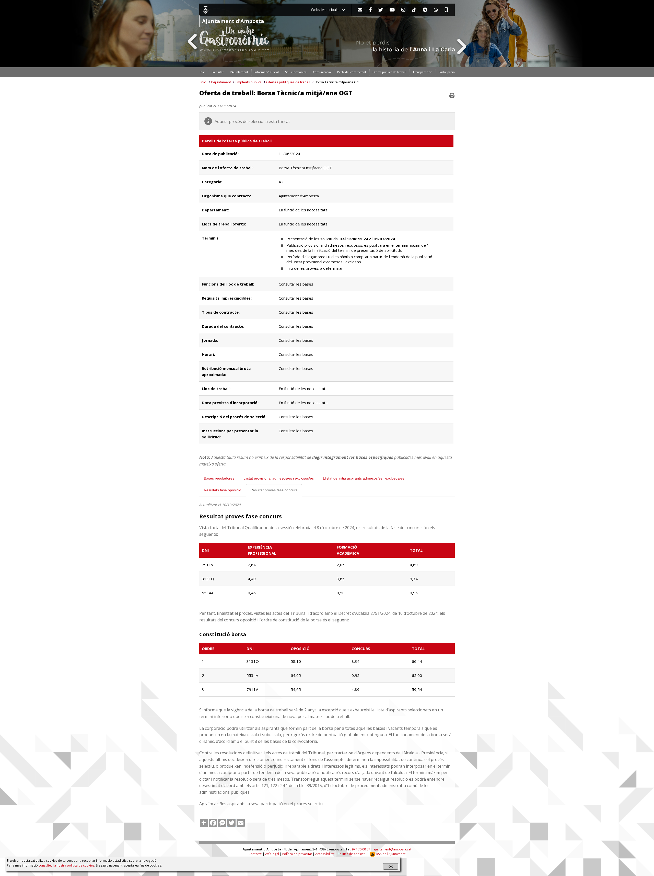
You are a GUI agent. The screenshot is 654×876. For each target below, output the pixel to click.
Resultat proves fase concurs (273, 490)
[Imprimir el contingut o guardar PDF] (451, 95)
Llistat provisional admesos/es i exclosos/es (278, 478)
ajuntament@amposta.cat (392, 849)
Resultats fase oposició (222, 490)
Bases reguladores (219, 478)
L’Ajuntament (221, 82)
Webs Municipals (326, 10)
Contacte (255, 854)
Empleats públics (249, 82)
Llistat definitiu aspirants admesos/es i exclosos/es (363, 478)
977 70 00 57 (361, 849)
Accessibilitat (324, 854)
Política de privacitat (297, 854)
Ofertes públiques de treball (288, 82)
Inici (203, 82)
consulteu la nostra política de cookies (66, 865)
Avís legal (272, 854)
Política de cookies (351, 854)
